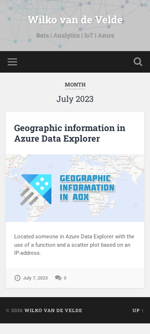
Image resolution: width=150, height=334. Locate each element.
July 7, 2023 (35, 278)
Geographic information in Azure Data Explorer (69, 133)
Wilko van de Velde (75, 19)
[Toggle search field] (138, 62)
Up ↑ (138, 310)
